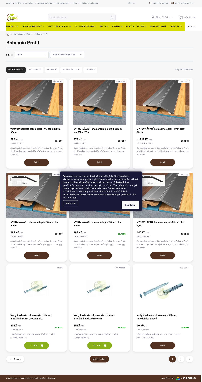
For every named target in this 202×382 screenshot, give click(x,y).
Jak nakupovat (62, 3)
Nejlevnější (35, 70)
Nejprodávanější (71, 70)
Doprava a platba (44, 3)
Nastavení (70, 203)
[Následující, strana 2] (181, 359)
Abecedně (90, 70)
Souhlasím (130, 205)
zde (74, 197)
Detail (36, 162)
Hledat (112, 17)
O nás (8, 3)
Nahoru (17, 359)
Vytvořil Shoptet (168, 378)
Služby (18, 3)
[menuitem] (12, 26)
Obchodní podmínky (89, 3)
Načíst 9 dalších (99, 359)
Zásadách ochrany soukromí (84, 191)
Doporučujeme (15, 70)
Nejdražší (52, 70)
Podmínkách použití (110, 191)
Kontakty (29, 3)
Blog (75, 3)
